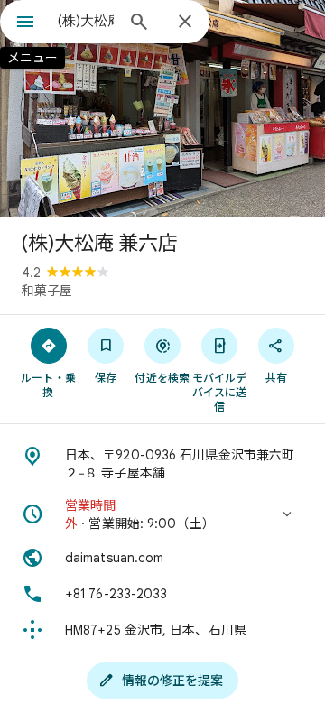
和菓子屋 (47, 291)
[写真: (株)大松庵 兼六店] (162, 108)
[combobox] (86, 21)
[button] (162, 514)
